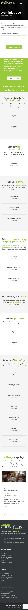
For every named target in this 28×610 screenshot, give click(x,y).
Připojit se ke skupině (14, 78)
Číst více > (6, 506)
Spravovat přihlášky (6, 557)
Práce (6, 98)
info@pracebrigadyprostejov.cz (9, 597)
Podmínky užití (11, 607)
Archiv (18, 607)
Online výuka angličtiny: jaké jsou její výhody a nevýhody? (13, 489)
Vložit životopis (5, 573)
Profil (2, 560)
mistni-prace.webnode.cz (8, 595)
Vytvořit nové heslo (14, 47)
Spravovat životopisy (6, 575)
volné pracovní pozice (17, 322)
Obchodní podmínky (6, 562)
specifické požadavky (16, 302)
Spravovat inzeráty (6, 555)
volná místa (21, 185)
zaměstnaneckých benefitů (17, 366)
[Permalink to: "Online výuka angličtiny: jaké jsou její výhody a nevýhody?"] (14, 476)
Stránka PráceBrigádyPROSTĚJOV (15, 538)
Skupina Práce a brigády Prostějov (15, 542)
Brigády (12, 146)
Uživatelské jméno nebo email (9, 33)
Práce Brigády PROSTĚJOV (11, 495)
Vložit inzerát (4, 553)
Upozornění (4, 559)
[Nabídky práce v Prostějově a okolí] (8, 2)
